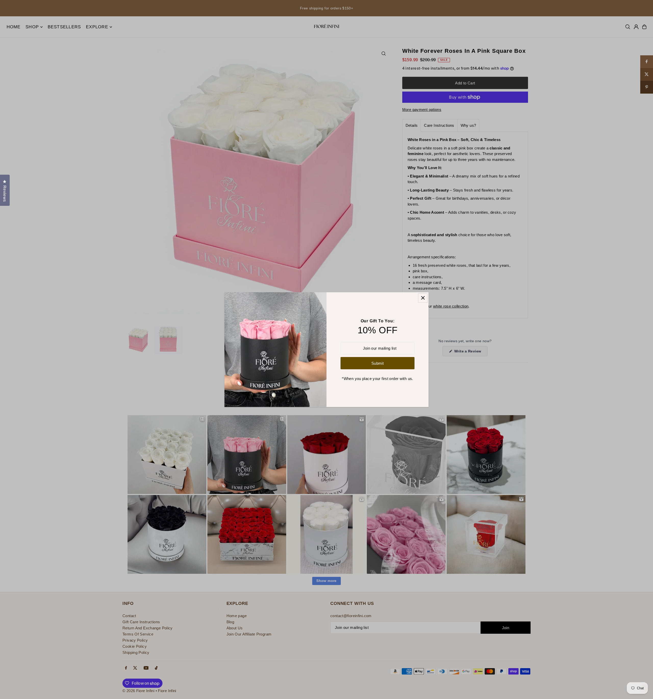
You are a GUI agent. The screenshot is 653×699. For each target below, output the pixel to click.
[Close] (422, 298)
